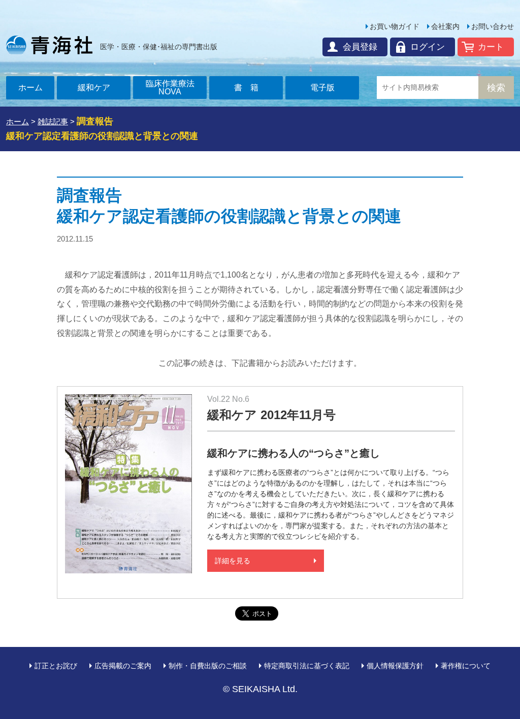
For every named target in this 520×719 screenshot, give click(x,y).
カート (491, 47)
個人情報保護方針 (395, 666)
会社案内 (445, 26)
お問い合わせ (492, 26)
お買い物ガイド (394, 26)
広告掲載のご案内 (122, 666)
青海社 (49, 45)
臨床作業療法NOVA (170, 87)
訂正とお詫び (56, 666)
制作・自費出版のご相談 (208, 666)
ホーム (30, 87)
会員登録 (360, 47)
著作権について (466, 666)
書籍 (250, 87)
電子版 (322, 87)
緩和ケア (94, 87)
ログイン (427, 47)
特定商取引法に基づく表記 (306, 666)
